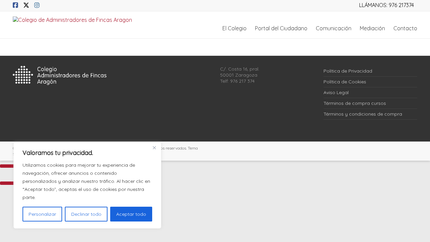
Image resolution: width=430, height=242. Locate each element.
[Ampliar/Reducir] (8, 166)
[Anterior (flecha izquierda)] (8, 183)
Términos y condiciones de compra (363, 114)
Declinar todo (86, 214)
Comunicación (333, 28)
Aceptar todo (131, 214)
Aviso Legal (336, 92)
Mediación (372, 28)
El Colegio (234, 28)
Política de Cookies (345, 82)
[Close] (154, 148)
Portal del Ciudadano (281, 28)
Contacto (405, 28)
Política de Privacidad (348, 71)
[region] (87, 185)
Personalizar (42, 214)
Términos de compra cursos (355, 103)
